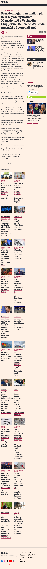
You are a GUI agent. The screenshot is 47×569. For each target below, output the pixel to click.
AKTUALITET (23, 552)
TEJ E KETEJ (31, 554)
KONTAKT (3, 550)
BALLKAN (22, 557)
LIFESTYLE (22, 561)
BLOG (29, 555)
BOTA (21, 559)
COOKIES (19, 550)
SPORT (30, 552)
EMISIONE (31, 557)
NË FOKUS (22, 555)
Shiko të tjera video (32, 123)
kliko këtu (37, 88)
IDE (20, 554)
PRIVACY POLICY (11, 550)
